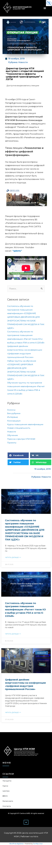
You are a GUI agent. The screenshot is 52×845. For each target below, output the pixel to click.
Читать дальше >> (13, 557)
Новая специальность (18, 428)
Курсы (5, 786)
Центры (6, 791)
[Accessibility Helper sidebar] (49, 3)
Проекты (11, 442)
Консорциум (14, 421)
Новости (23, 62)
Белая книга (8, 801)
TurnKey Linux (38, 843)
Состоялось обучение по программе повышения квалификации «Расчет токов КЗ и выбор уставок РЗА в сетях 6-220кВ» (25, 609)
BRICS (5, 796)
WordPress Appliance (16, 843)
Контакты (7, 806)
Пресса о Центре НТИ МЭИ (21, 439)
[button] (26, 822)
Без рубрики (13, 413)
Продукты (7, 781)
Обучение (12, 435)
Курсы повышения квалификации (25, 424)
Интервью (12, 417)
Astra (35, 836)
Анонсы (11, 410)
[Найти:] (26, 288)
